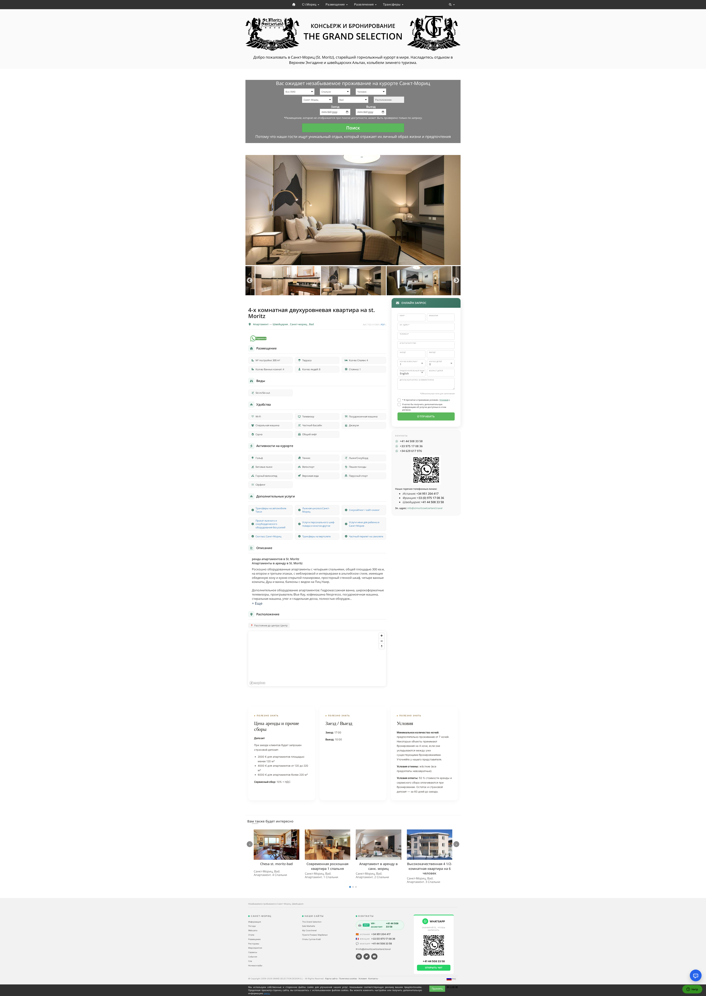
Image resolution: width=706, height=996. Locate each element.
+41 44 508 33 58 (381, 943)
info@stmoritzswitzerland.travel (424, 508)
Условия (444, 399)
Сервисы (252, 952)
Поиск (353, 128)
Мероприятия (255, 948)
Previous (249, 280)
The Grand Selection (311, 922)
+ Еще (257, 603)
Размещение (336, 4)
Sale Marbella (308, 926)
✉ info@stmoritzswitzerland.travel (373, 949)
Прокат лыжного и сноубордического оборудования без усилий (270, 524)
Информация (254, 922)
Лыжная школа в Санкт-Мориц (315, 510)
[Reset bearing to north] (381, 646)
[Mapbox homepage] (257, 683)
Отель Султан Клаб (311, 939)
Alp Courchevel (309, 930)
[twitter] (366, 956)
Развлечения (364, 4)
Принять (437, 988)
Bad (311, 324)
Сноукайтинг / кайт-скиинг (364, 510)
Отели (251, 935)
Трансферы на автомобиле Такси (271, 510)
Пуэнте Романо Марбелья (314, 935)
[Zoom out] (381, 641)
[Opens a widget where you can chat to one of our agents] (692, 989)
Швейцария (281, 324)
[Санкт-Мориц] (293, 4)
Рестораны (253, 943)
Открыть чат (434, 967)
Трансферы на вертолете (316, 536)
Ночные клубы (255, 965)
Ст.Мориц (309, 4)
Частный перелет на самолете (366, 536)
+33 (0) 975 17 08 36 (383, 938)
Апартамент (261, 324)
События (252, 956)
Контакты (373, 978)
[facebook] (359, 956)
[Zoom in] (381, 635)
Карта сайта (331, 978)
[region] (317, 658)
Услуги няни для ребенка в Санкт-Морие (364, 524)
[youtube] (374, 956)
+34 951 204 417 (381, 934)
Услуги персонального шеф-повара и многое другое (318, 524)
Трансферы (392, 4)
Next (456, 280)
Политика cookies (348, 978)
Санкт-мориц (299, 324)
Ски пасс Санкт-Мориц (268, 536)
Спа (250, 961)
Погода (252, 926)
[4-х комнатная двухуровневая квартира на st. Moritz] (353, 210)
